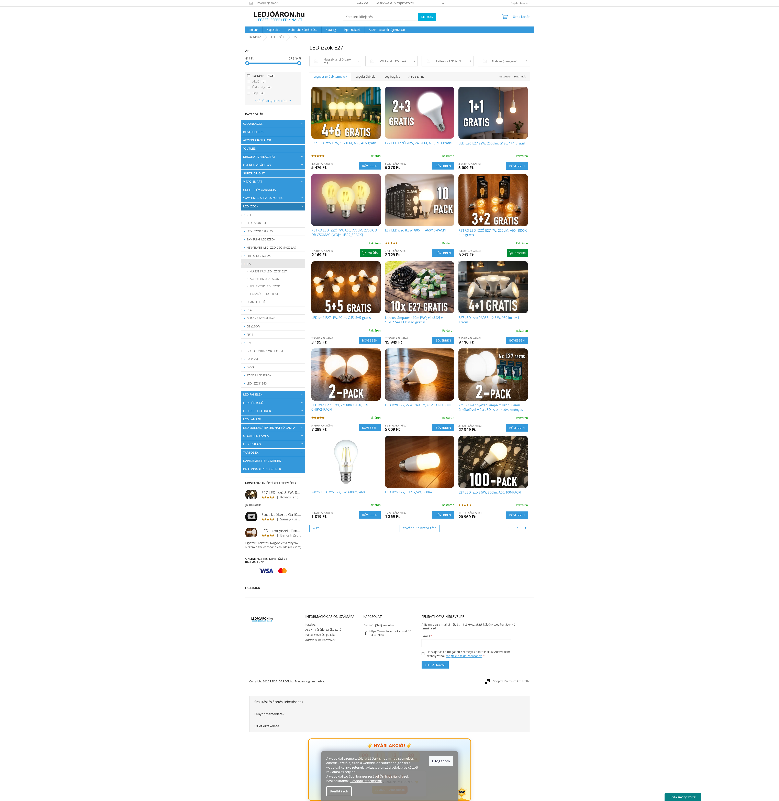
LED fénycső (253, 402)
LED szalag (252, 444)
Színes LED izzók (259, 375)
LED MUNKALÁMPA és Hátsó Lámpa (269, 427)
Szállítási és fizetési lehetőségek (278, 702)
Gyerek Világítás (257, 165)
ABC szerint (416, 76)
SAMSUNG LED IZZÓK (261, 239)
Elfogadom (441, 761)
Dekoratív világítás (259, 156)
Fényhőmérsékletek (269, 714)
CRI (249, 215)
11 (526, 528)
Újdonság (261, 87)
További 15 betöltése (419, 528)
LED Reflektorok (257, 411)
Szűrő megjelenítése (271, 101)
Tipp (257, 93)
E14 (249, 310)
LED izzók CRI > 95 (260, 231)
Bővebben (369, 166)
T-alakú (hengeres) (264, 294)
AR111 (251, 334)
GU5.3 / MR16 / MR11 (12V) (265, 351)
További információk (366, 781)
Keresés (427, 17)
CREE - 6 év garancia (259, 190)
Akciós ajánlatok (257, 140)
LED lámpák (252, 419)
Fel (318, 528)
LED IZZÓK (250, 206)
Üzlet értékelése (266, 726)
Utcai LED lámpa (256, 435)
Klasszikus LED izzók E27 (268, 271)
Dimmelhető (256, 302)
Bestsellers (253, 131)
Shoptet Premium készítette (511, 681)
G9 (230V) (253, 326)
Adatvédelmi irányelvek (320, 640)
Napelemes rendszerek (262, 460)
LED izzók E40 (257, 383)
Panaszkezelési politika (320, 635)
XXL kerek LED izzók (264, 279)
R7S (249, 343)
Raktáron (262, 76)
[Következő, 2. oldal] (517, 528)
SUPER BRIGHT (254, 173)
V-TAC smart (253, 181)
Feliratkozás (435, 665)
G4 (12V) (252, 359)
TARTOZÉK (251, 452)
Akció (258, 81)
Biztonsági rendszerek (262, 469)
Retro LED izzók (258, 256)
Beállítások (339, 791)
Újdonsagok (253, 123)
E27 (249, 264)
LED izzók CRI (256, 223)
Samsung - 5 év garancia (263, 198)
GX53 (250, 367)
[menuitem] (253, 29)
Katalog (362, 3)
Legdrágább (392, 76)
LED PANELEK (253, 394)
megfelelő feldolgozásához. (464, 656)
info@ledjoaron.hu (381, 625)
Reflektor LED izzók (265, 286)
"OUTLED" (250, 148)
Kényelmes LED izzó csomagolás (271, 247)
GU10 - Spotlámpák (261, 318)
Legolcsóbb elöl (365, 76)
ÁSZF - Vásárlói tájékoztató (395, 3)
